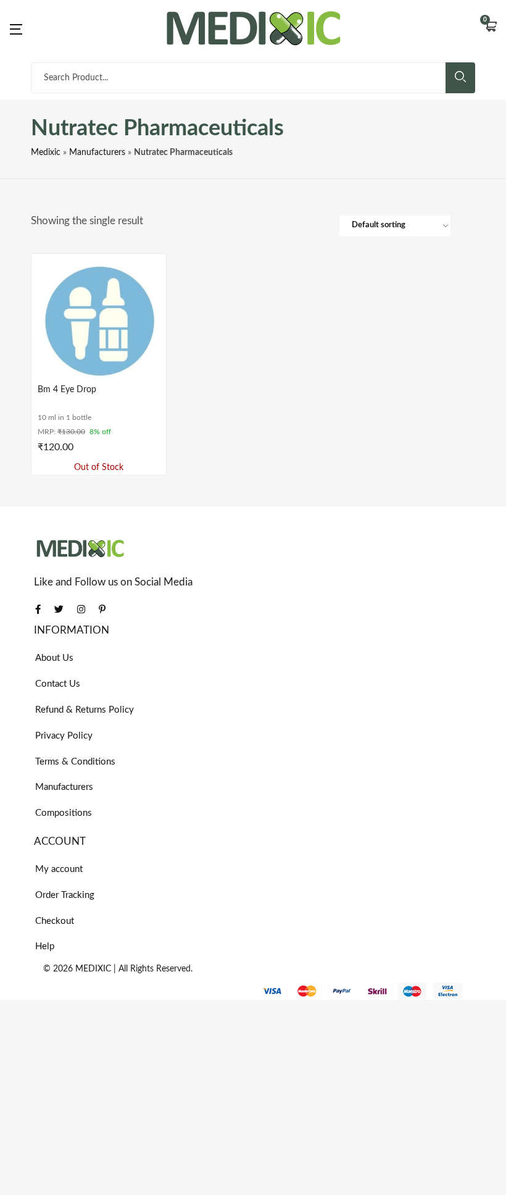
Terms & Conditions (75, 761)
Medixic (45, 152)
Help (44, 946)
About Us (54, 658)
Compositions (63, 813)
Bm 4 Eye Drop (67, 389)
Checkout (54, 921)
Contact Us (57, 684)
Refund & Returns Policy (84, 710)
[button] (490, 27)
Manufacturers (97, 152)
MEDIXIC (93, 969)
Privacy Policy (64, 735)
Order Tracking (64, 895)
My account (59, 869)
